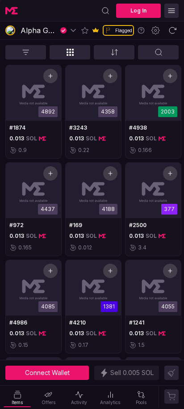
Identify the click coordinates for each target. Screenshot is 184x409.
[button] (84, 30)
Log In (138, 10)
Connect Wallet (47, 372)
